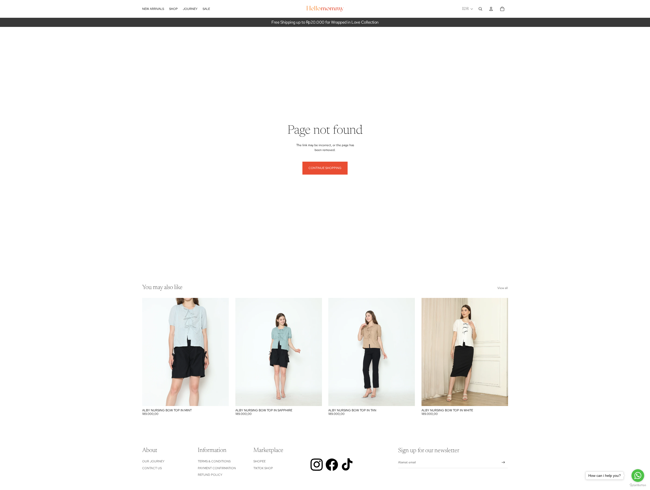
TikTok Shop (263, 468)
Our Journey (153, 461)
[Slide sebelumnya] (149, 352)
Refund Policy (210, 475)
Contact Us (152, 468)
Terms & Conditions (214, 461)
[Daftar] (503, 462)
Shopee (259, 461)
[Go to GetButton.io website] (638, 485)
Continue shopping (325, 168)
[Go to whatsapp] (637, 475)
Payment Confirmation (217, 468)
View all (502, 288)
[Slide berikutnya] (221, 352)
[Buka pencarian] (480, 8)
